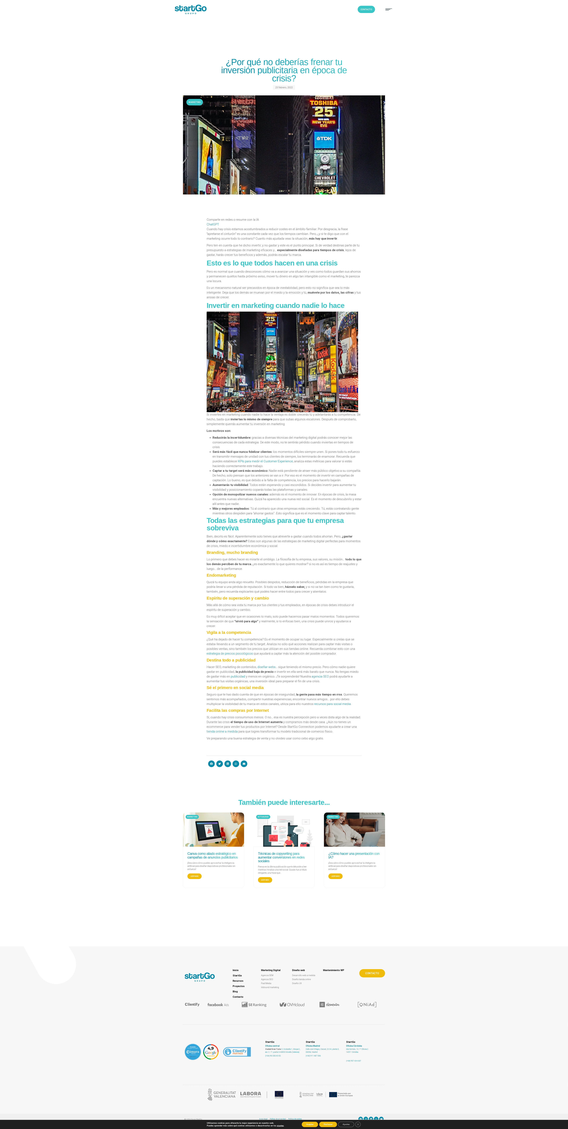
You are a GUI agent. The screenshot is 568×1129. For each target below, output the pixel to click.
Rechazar (328, 1124)
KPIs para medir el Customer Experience (265, 461)
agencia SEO (320, 676)
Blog (235, 991)
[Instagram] (366, 1119)
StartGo (237, 975)
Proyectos (239, 986)
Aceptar (310, 1124)
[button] (388, 9)
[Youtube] (381, 1119)
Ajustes (346, 1124)
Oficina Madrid (313, 1046)
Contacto (238, 996)
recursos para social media (332, 704)
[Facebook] (360, 1119)
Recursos (238, 980)
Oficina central (272, 1046)
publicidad (238, 676)
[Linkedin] (371, 1119)
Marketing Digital (270, 970)
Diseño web (298, 970)
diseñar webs (267, 667)
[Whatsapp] (376, 1119)
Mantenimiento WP (333, 970)
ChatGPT (213, 224)
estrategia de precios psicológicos (230, 653)
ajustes (280, 1125)
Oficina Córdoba (354, 1046)
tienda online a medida (222, 731)
